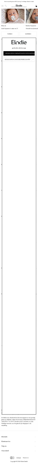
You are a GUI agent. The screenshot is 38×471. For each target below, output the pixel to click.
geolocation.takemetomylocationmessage (20, 53)
